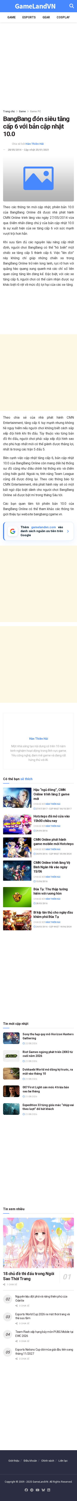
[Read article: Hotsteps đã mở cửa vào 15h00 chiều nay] (17, 824)
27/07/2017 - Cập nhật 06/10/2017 (53, 809)
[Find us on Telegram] (31, 1490)
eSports (29, 17)
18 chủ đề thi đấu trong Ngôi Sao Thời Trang (28, 1276)
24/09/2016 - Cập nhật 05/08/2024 (53, 854)
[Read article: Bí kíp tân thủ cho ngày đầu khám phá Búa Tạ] (17, 920)
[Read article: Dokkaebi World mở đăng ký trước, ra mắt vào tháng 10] (11, 1073)
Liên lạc (63, 1460)
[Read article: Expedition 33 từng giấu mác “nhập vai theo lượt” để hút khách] (11, 1109)
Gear (46, 17)
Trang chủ (9, 111)
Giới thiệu (13, 1460)
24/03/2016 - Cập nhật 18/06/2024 (53, 927)
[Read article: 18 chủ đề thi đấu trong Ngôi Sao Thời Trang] (38, 1243)
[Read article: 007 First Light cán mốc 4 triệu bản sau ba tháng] (11, 1091)
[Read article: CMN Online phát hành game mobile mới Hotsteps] (17, 847)
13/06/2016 (41, 881)
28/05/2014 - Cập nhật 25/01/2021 (28, 149)
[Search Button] (71, 6)
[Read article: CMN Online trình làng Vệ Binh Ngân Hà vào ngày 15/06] (17, 871)
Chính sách (47, 1460)
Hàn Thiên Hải (34, 143)
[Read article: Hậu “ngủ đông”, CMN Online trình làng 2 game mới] (17, 798)
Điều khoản (30, 1460)
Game (11, 17)
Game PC (35, 111)
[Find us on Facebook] (26, 1490)
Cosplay (63, 17)
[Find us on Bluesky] (43, 1490)
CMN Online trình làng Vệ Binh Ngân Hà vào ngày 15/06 (51, 867)
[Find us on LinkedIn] (48, 1490)
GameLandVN (35, 6)
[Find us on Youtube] (37, 1490)
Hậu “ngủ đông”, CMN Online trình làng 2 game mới (51, 794)
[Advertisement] (38, 65)
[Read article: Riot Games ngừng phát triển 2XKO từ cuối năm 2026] (11, 1056)
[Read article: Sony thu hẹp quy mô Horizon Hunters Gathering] (11, 1038)
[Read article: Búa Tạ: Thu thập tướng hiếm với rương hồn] (17, 897)
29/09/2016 (41, 831)
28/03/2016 (41, 903)
